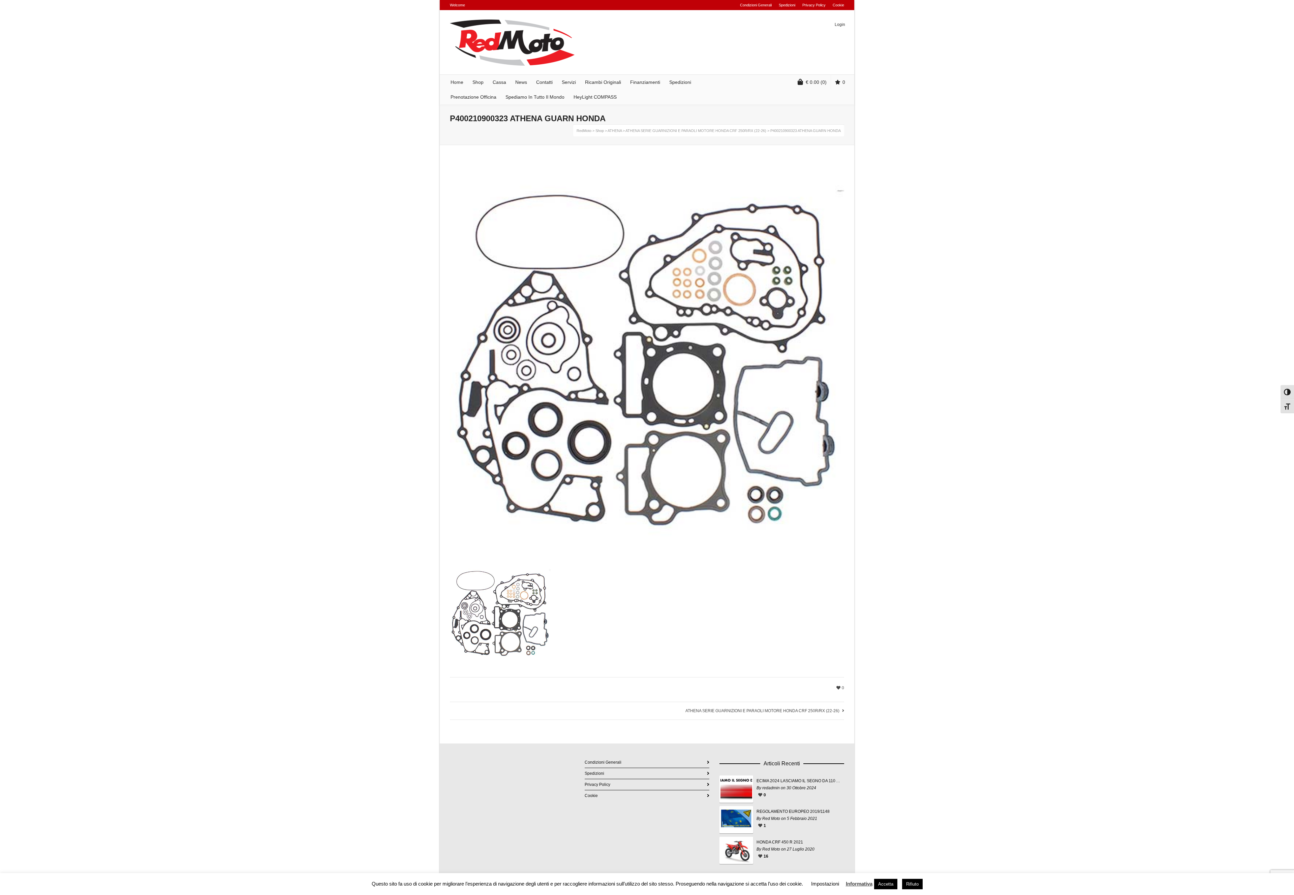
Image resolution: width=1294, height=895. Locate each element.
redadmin (771, 788)
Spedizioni (787, 5)
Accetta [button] (885, 884)
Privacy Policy (814, 5)
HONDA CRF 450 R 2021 (780, 842)
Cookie (838, 5)
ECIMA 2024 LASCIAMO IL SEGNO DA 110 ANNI (799, 780)
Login (840, 24)
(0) (816, 82)
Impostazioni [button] (825, 884)
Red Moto (771, 818)
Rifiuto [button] (912, 884)
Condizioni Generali (756, 5)
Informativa (859, 884)
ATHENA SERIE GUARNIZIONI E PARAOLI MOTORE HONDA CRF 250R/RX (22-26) (695, 131)
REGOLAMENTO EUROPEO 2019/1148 (793, 811)
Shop (599, 131)
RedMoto (584, 131)
